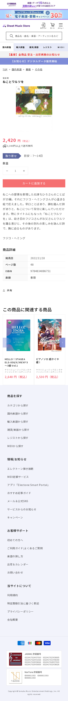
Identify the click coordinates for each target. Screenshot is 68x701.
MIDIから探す (15, 446)
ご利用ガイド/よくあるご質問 (25, 548)
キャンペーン (15, 517)
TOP (5, 69)
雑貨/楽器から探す (18, 429)
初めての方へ (15, 540)
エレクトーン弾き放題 (20, 468)
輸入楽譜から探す (17, 421)
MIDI (61, 47)
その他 (38, 69)
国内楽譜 (7, 47)
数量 (6, 163)
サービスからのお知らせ (21, 509)
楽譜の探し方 (15, 556)
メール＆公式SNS (17, 501)
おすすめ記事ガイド (19, 493)
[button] (60, 24)
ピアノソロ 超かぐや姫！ (47, 361)
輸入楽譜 (20, 47)
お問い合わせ (15, 572)
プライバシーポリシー (20, 611)
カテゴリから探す (17, 405)
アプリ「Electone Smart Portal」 (28, 485)
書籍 (28, 69)
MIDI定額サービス (18, 477)
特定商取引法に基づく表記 (23, 603)
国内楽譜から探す (17, 413)
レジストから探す (17, 438)
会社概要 (12, 619)
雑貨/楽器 (34, 47)
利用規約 (12, 595)
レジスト (47, 47)
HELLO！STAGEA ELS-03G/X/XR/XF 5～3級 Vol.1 (16, 362)
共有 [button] (9, 290)
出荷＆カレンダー (17, 564)
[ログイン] (43, 24)
